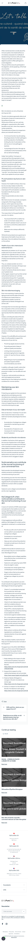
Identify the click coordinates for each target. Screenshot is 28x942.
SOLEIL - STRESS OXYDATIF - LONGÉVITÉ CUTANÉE (11, 760)
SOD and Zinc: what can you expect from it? (15, 708)
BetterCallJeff (14, 937)
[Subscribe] (23, 911)
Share (5, 701)
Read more (4, 764)
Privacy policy (11, 931)
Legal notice (11, 933)
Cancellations (16, 933)
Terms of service (18, 931)
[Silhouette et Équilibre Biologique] (14, 777)
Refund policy (5, 931)
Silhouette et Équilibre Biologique (12, 789)
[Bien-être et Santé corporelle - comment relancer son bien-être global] (14, 805)
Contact (23, 931)
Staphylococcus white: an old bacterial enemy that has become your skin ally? (12, 717)
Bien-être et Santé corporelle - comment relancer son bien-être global (14, 818)
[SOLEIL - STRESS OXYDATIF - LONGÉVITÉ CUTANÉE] (14, 747)
